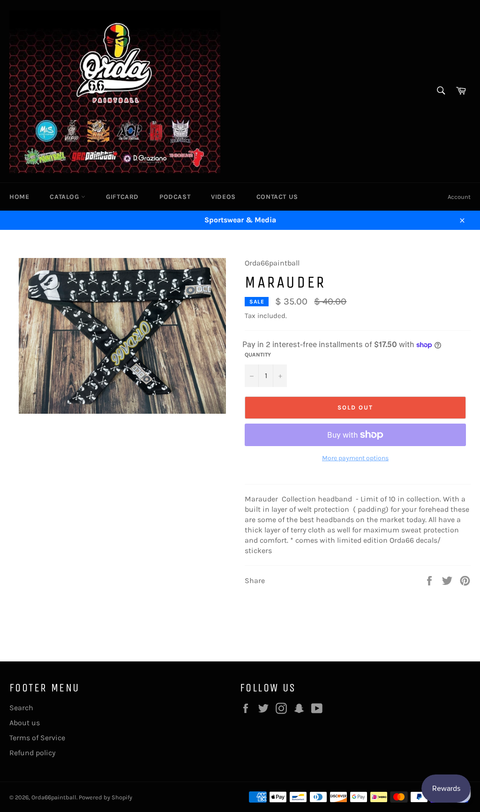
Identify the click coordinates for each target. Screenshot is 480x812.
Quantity (258, 354)
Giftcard (122, 197)
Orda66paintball (53, 797)
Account (459, 196)
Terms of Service (37, 737)
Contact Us (277, 197)
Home (19, 197)
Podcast (174, 197)
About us (24, 722)
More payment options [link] (355, 458)
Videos (223, 197)
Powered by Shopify (105, 797)
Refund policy (32, 752)
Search (21, 707)
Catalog (65, 197)
